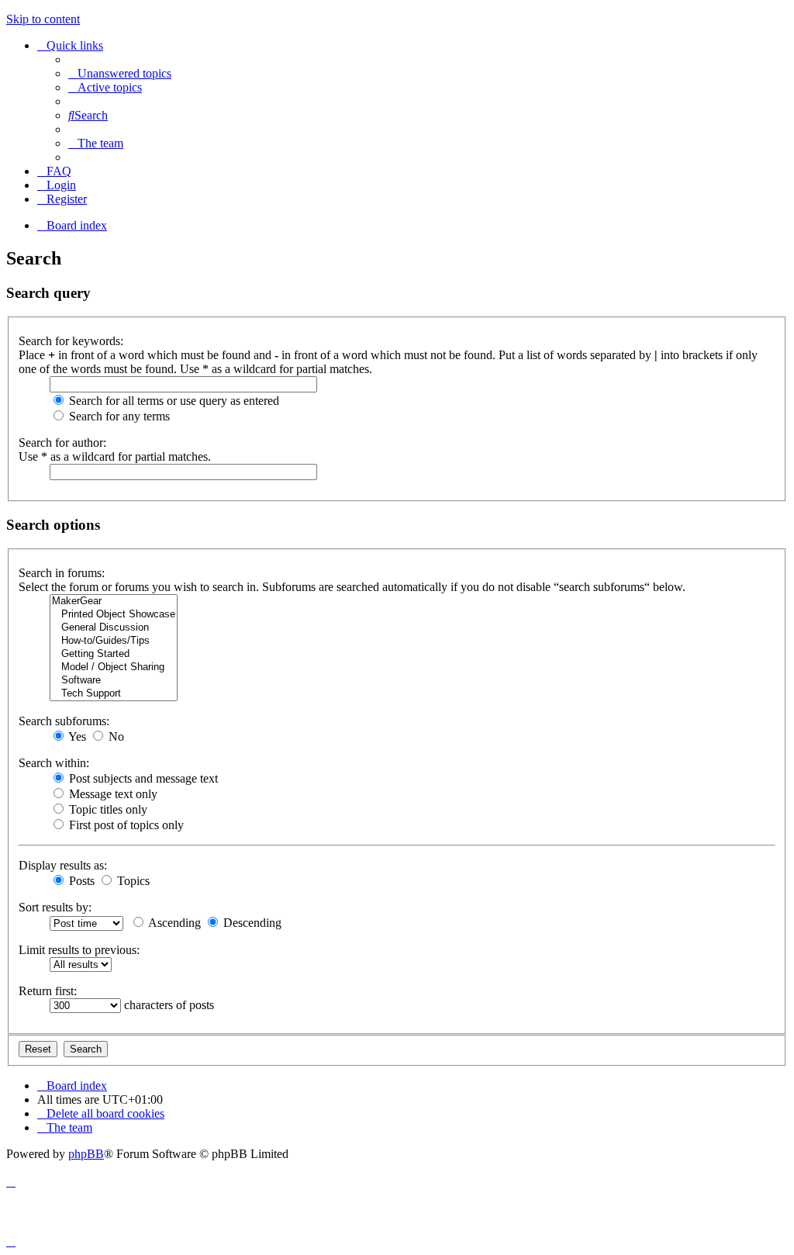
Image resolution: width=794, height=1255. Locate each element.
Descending (250, 922)
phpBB (86, 1153)
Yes (76, 736)
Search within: (54, 762)
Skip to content (43, 19)
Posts (80, 880)
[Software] (113, 680)
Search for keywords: (71, 340)
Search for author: (62, 442)
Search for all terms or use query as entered (172, 400)
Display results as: (63, 865)
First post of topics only (125, 824)
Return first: (48, 990)
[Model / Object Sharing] (113, 667)
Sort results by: (55, 907)
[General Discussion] (113, 627)
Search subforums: (64, 721)
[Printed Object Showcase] (113, 614)
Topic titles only (106, 809)
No (114, 736)
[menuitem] (119, 73)
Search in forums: (62, 572)
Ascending (173, 922)
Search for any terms (118, 416)
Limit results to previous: (79, 949)
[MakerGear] (113, 601)
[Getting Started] (113, 654)
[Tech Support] (113, 693)
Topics (132, 880)
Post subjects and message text (142, 778)
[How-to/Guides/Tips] (113, 641)
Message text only (111, 793)
